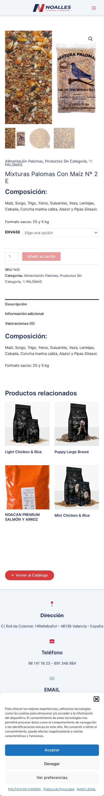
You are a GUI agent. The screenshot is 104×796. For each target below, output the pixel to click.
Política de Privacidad (58, 789)
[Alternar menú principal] (94, 8)
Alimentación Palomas (24, 161)
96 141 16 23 (39, 663)
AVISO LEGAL (86, 789)
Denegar (52, 763)
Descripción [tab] (16, 304)
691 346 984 (65, 663)
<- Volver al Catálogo (29, 575)
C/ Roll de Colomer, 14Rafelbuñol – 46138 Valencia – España (52, 626)
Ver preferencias (52, 777)
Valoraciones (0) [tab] (20, 323)
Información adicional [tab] (24, 313)
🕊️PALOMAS (32, 282)
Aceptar (52, 750)
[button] (96, 699)
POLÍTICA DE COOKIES (24, 789)
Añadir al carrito (41, 256)
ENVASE (12, 232)
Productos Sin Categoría (66, 161)
